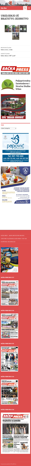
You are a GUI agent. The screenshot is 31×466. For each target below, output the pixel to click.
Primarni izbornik (29, 8)
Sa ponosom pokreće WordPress (8, 464)
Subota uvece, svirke (6, 48)
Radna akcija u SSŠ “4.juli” (8, 54)
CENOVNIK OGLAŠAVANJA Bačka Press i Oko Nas (14, 238)
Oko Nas (4, 8)
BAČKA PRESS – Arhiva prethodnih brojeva (12, 235)
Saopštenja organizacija (8, 241)
